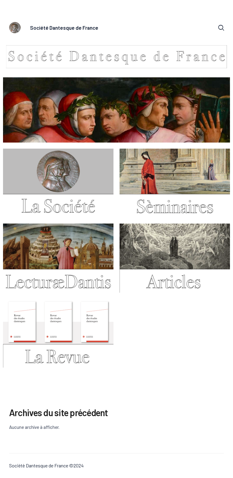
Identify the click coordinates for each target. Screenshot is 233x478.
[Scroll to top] (228, 473)
